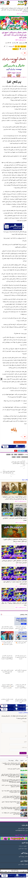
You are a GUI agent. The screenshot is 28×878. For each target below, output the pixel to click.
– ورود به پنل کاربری (23, 848)
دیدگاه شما (14, 43)
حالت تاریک (23, 46)
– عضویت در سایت (23, 846)
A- (15, 46)
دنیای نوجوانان (20, 8)
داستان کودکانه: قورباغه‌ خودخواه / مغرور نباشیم (11, 802)
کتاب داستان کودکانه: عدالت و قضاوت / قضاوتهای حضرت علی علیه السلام (11, 763)
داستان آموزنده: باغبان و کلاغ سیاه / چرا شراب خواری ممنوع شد (11, 791)
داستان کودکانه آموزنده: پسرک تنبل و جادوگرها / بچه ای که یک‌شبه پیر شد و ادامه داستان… (14, 498)
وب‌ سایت (24, 747)
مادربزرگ (14, 457)
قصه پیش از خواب (24, 457)
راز (12, 454)
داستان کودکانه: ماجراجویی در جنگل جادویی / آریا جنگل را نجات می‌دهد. (15, 540)
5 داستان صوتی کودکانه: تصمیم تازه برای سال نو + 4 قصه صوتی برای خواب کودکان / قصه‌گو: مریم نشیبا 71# (10, 775)
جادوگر (16, 454)
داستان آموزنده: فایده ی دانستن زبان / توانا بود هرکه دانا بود (9, 471)
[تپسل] (4, 224)
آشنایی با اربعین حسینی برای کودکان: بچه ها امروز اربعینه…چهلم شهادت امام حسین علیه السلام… (10, 808)
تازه (26, 760)
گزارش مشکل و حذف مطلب (20, 442)
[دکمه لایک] (25, 53)
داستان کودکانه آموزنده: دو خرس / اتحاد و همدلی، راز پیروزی (11, 785)
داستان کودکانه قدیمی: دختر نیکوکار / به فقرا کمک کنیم (11, 813)
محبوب (21, 760)
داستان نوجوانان (12, 8)
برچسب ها (11, 760)
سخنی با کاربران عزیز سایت (13, 769)
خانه (26, 8)
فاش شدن (8, 454)
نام (26, 736)
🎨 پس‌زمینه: (11, 46)
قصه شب (18, 457)
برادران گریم (20, 454)
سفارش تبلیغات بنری (23, 864)
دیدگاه (25, 722)
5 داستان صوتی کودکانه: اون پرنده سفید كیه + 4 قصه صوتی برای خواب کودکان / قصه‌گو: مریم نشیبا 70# (11, 781)
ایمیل (25, 742)
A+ (18, 46)
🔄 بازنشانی (15, 49)
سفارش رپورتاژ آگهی (23, 856)
